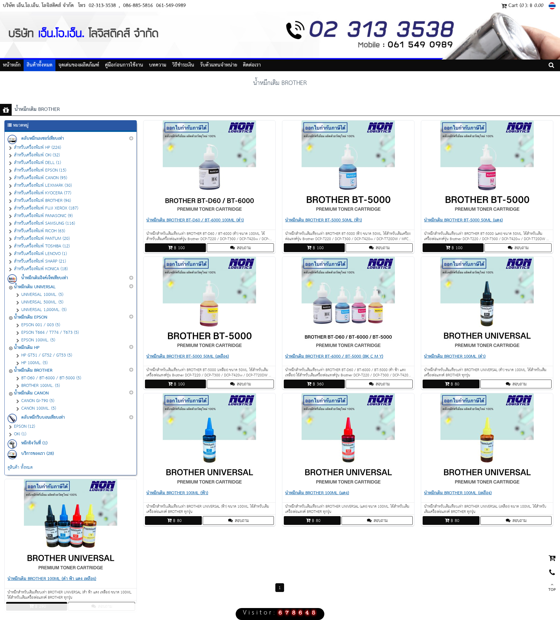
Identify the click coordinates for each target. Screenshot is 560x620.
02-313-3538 (102, 6)
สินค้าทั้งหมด (39, 65)
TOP (552, 589)
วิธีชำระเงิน (183, 65)
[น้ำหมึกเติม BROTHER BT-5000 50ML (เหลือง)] (209, 348)
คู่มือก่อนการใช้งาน (124, 65)
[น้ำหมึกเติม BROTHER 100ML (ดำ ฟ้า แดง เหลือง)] (70, 571)
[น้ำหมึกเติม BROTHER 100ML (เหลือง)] (487, 485)
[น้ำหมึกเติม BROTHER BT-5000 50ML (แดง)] (487, 212)
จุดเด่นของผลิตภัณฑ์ (78, 65)
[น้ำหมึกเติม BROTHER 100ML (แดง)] (348, 485)
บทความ (157, 65)
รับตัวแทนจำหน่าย (218, 65)
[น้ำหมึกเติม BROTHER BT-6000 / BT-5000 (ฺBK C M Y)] (348, 348)
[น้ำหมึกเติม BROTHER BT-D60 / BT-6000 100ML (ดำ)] (209, 212)
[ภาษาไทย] (553, 6)
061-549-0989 (171, 6)
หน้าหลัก (12, 65)
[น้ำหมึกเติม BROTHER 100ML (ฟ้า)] (209, 485)
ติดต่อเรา (252, 65)
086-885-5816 (139, 6)
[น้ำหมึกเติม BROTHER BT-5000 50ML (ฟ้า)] (348, 212)
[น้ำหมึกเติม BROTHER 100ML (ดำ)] (487, 348)
